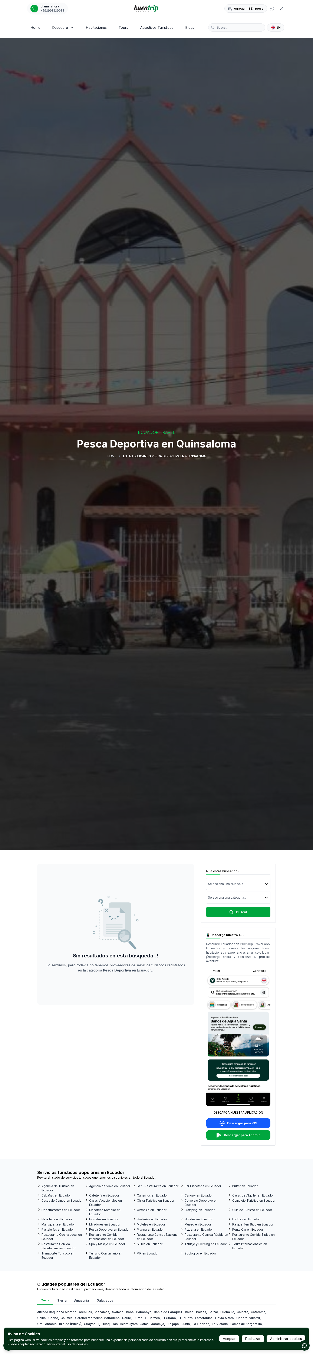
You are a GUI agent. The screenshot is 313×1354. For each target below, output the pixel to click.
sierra (62, 1300)
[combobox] (208, 884)
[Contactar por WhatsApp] (304, 1345)
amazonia (81, 1300)
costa (45, 1300)
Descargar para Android (242, 1135)
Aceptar (229, 1339)
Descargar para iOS (242, 1123)
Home (112, 456)
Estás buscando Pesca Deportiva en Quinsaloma (164, 456)
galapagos (105, 1300)
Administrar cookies (286, 1339)
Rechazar (253, 1339)
